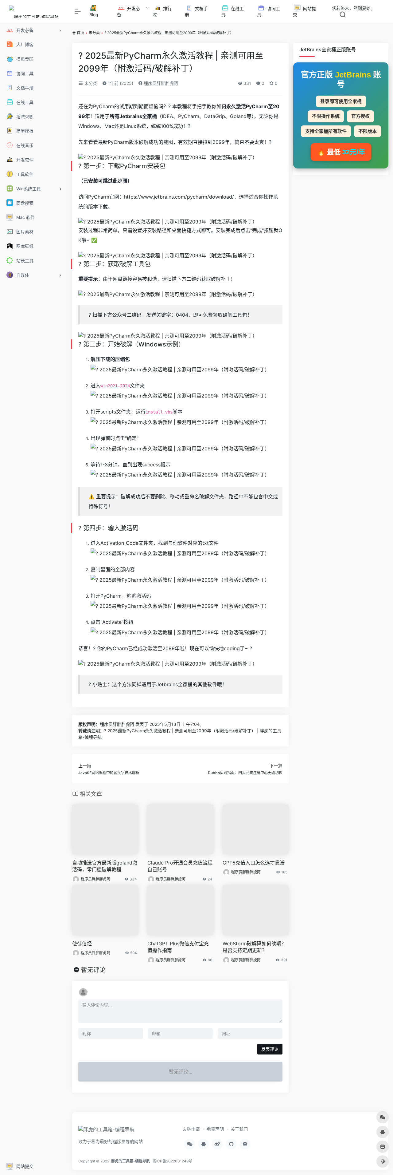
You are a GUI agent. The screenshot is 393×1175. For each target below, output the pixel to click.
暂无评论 (93, 970)
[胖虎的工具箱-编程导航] (106, 1132)
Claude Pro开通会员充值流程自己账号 (179, 866)
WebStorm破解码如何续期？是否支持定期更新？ (254, 947)
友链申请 (191, 1129)
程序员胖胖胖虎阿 (160, 83)
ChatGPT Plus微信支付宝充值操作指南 (178, 947)
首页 (80, 32)
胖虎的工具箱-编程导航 (130, 1161)
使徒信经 (82, 943)
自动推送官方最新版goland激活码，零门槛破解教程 (104, 866)
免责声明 (215, 1129)
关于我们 (239, 1129)
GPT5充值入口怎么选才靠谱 (254, 863)
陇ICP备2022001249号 (172, 1161)
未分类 (94, 32)
